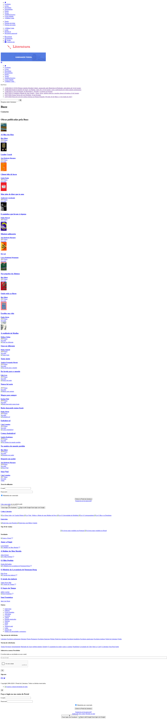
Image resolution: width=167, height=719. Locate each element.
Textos (7, 13)
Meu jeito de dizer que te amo (12, 194)
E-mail (3, 488)
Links (6, 628)
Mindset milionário (8, 234)
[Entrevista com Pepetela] (9, 523)
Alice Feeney (5, 555)
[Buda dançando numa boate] (10, 404)
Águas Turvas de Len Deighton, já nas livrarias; (23, 95)
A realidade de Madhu (10, 333)
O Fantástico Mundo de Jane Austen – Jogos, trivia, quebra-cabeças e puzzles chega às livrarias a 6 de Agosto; (42, 93)
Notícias (7, 621)
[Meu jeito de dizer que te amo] (4, 190)
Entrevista (4, 519)
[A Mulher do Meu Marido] (10, 547)
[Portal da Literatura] (15, 48)
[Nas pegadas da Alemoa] (4, 270)
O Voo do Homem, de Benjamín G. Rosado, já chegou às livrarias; (29, 91)
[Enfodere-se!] (5, 417)
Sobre (6, 623)
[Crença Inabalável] (7, 429)
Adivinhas (8, 614)
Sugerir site (8, 630)
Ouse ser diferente (8, 346)
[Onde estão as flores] (4, 290)
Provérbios (8, 7)
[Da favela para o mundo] (9, 368)
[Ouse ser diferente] (7, 342)
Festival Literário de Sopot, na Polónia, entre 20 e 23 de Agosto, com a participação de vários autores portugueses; (43, 90)
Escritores (8, 4)
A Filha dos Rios (7, 135)
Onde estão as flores (8, 294)
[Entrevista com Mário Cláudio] (27, 523)
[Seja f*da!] (5, 468)
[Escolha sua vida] (4, 309)
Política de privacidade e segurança (15, 631)
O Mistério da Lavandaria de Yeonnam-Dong (19, 570)
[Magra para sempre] (7, 391)
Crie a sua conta (6, 504)
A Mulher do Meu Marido (11, 551)
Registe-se (8, 31)
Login (6, 30)
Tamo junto (5, 359)
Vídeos (7, 617)
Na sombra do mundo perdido (13, 446)
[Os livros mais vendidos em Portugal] (72, 530)
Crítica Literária (6, 511)
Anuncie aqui (9, 626)
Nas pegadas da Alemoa (10, 274)
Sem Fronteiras (7, 597)
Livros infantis (9, 16)
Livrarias (7, 616)
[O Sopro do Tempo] (8, 584)
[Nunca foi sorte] (6, 380)
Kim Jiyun (4, 573)
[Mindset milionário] (4, 230)
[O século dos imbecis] (9, 575)
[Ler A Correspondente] (86, 515)
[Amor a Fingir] (7, 538)
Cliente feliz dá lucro (9, 174)
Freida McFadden (6, 564)
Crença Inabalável (8, 433)
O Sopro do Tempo (8, 588)
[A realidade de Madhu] (4, 329)
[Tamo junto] (5, 355)
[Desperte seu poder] (7, 455)
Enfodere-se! (6, 421)
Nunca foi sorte (7, 384)
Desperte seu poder (8, 459)
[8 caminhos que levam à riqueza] (4, 210)
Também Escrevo (10, 14)
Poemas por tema (10, 23)
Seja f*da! (5, 472)
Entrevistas (8, 609)
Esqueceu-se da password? (83, 501)
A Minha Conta (9, 18)
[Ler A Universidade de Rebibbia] (68, 515)
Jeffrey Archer (5, 592)
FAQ (6, 624)
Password (4, 492)
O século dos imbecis (9, 579)
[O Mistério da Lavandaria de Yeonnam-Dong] (16, 566)
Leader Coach (6, 154)
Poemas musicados (10, 619)
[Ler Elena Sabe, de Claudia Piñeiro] (12, 515)
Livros (7, 6)
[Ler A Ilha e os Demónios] (102, 515)
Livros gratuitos (9, 612)
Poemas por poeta (10, 25)
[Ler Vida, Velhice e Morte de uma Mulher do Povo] (40, 515)
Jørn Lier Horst (5, 601)
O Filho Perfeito (7, 560)
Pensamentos (9, 9)
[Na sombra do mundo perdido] (11, 442)
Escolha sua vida (7, 313)
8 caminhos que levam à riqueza (13, 214)
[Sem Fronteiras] (7, 593)
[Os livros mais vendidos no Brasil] (96, 530)
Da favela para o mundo (10, 371)
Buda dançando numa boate (12, 408)
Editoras (7, 610)
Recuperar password (11, 33)
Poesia (7, 11)
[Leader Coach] (4, 151)
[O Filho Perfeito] (7, 556)
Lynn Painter (5, 546)
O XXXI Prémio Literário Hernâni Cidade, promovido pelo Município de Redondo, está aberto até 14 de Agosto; (43, 88)
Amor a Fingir (6, 542)
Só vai (3, 254)
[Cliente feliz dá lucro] (4, 170)
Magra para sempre (9, 395)
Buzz (5, 140)
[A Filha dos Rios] (4, 131)
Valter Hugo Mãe (6, 582)
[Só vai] (4, 250)
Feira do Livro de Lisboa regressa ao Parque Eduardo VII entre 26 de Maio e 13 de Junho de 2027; (38, 97)
